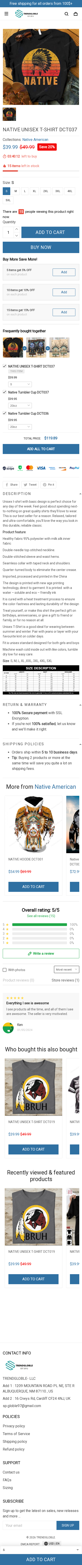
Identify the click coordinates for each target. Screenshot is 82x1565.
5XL (8, 200)
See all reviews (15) (41, 916)
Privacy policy (14, 1426)
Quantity (9, 222)
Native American (35, 139)
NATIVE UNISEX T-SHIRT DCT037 (31, 366)
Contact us (11, 1472)
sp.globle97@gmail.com (22, 1406)
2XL (45, 191)
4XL (69, 191)
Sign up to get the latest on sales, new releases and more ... (41, 1513)
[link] (12, 1528)
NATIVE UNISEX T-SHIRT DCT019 (31, 1122)
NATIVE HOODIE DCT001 (25, 859)
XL (34, 191)
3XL (57, 191)
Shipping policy (15, 1441)
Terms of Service (16, 1434)
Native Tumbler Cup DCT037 (28, 392)
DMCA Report (30, 1544)
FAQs (7, 1480)
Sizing (8, 1488)
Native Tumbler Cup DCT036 (28, 413)
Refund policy (14, 1449)
